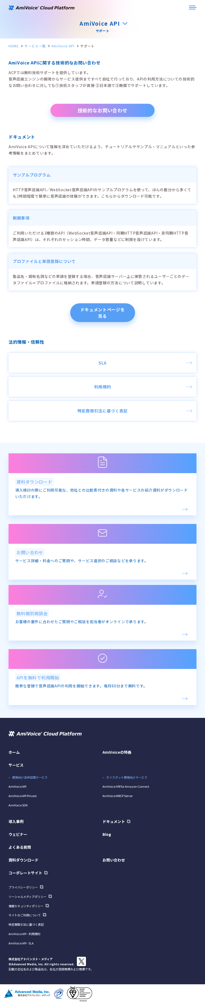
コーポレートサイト (25, 872)
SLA (102, 363)
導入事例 (16, 821)
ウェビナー (18, 834)
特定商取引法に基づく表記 (102, 411)
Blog (106, 834)
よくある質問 (20, 847)
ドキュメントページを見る (102, 312)
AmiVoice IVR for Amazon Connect (125, 786)
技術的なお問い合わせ (103, 110)
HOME (14, 46)
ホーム (14, 752)
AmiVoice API (63, 46)
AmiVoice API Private (23, 796)
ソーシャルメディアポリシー (27, 896)
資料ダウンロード (23, 860)
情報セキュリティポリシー (26, 906)
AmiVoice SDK (18, 805)
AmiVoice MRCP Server (117, 796)
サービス (16, 765)
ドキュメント (113, 821)
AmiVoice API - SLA (21, 943)
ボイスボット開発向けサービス (126, 777)
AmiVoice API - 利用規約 (24, 934)
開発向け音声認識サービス (30, 777)
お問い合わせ (113, 860)
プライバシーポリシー (23, 887)
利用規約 (102, 386)
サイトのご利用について (25, 915)
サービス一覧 (35, 46)
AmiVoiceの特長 (116, 752)
